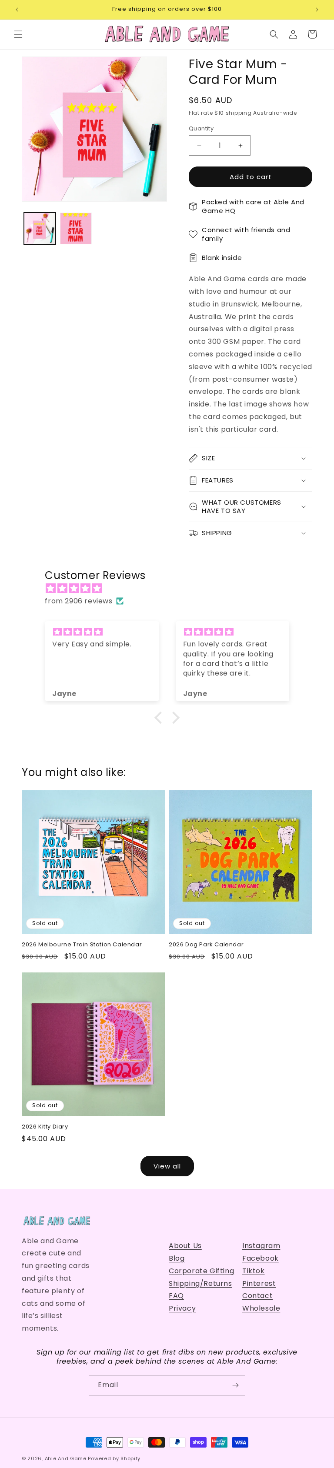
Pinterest (259, 1283)
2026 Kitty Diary (45, 1127)
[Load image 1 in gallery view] (40, 228)
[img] (171, 588)
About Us (185, 1246)
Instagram (261, 1246)
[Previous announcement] (17, 9)
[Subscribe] (235, 1385)
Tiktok (253, 1271)
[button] (18, 34)
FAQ (176, 1296)
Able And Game (66, 1458)
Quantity (201, 128)
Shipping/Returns (200, 1283)
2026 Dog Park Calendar (206, 945)
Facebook (260, 1258)
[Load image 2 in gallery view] (76, 228)
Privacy (182, 1308)
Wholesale (261, 1308)
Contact (257, 1296)
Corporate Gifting (201, 1271)
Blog (176, 1258)
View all (167, 1166)
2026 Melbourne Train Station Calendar (82, 945)
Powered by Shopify (114, 1458)
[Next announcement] (317, 9)
